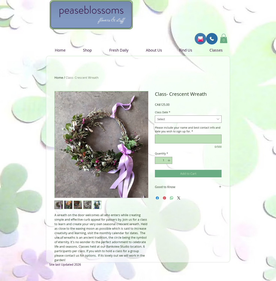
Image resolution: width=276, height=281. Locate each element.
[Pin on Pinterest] (164, 198)
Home (58, 78)
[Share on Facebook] (157, 198)
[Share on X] (178, 198)
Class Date (162, 112)
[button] (224, 38)
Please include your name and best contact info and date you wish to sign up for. (187, 129)
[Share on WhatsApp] (171, 198)
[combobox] (188, 119)
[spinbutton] (163, 160)
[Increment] (169, 160)
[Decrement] (157, 160)
